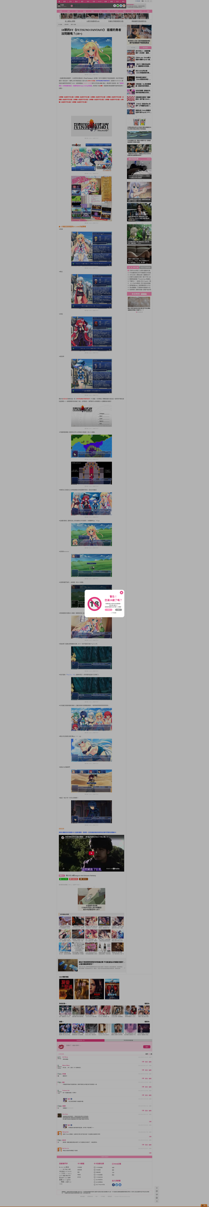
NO (119, 609)
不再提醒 (114, 612)
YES (108, 609)
